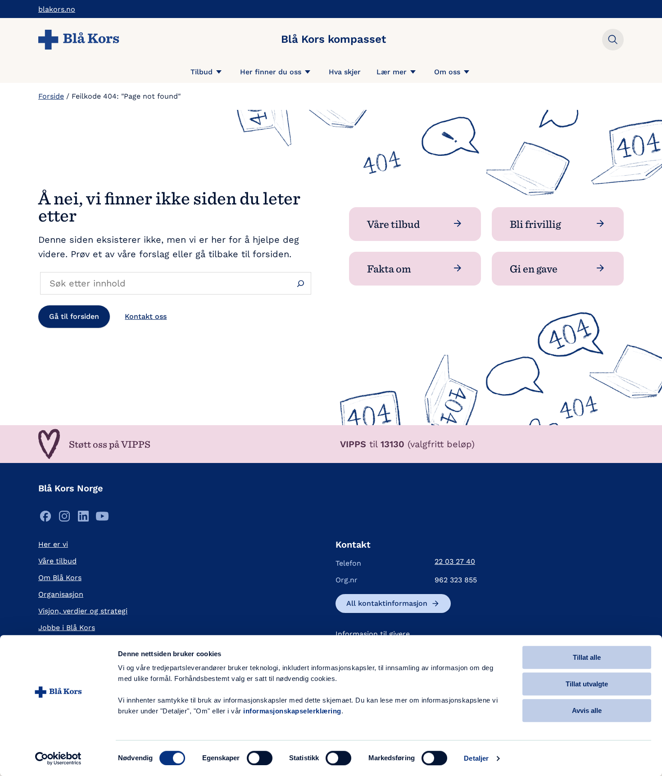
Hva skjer (345, 72)
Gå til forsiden (74, 316)
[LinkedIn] (83, 518)
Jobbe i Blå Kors (66, 627)
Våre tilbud (57, 561)
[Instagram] (64, 518)
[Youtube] (102, 518)
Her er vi (53, 544)
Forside (51, 96)
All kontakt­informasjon (386, 603)
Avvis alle (587, 710)
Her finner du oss (270, 72)
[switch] (259, 758)
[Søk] (300, 283)
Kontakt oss (146, 316)
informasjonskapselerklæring (292, 711)
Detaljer (476, 758)
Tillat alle (587, 657)
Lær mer (391, 72)
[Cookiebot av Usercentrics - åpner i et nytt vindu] (58, 758)
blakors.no (56, 9)
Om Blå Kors (60, 577)
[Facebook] (45, 518)
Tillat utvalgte (587, 684)
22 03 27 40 (455, 561)
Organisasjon (60, 594)
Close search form (613, 39)
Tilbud (201, 72)
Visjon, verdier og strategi (82, 611)
